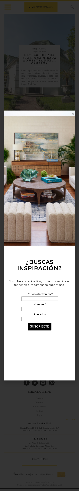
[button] (73, 114)
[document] (39, 245)
